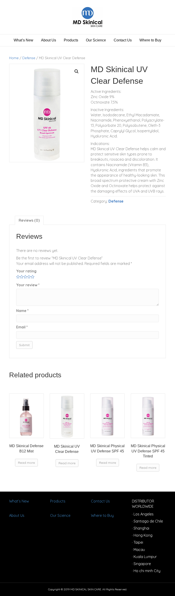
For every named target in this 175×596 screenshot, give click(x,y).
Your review (28, 285)
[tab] (29, 220)
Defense (28, 58)
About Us (48, 40)
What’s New (23, 40)
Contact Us (123, 40)
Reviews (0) (29, 220)
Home (14, 58)
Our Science (96, 40)
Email (22, 327)
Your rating (26, 271)
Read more (26, 463)
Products (71, 40)
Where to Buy (150, 40)
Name (22, 310)
